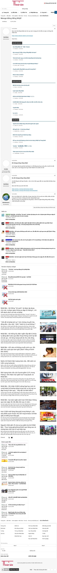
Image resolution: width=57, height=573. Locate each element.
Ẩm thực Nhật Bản (33, 525)
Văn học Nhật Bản (33, 528)
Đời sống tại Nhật (19, 528)
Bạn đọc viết (45, 536)
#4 (54, 193)
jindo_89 (16, 125)
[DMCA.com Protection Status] (10, 570)
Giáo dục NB (45, 528)
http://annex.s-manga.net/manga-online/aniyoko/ (25, 190)
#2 (54, 160)
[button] (18, 12)
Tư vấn (3, 550)
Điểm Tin (24, 12)
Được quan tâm (6, 442)
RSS (31, 569)
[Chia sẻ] (52, 28)
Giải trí (30, 536)
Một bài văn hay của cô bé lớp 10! (21, 85)
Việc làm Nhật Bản (19, 533)
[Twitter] (52, 569)
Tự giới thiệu (16, 107)
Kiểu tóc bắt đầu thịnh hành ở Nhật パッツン (23, 96)
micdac (15, 92)
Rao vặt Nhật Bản (32, 538)
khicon (15, 87)
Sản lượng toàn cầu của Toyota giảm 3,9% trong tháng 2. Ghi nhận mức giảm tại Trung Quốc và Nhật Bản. (30, 240)
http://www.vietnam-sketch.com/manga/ (22, 35)
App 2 (43, 545)
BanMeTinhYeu (17, 131)
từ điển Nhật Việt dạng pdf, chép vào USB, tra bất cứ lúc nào (27, 102)
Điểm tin (4, 211)
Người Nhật (31, 533)
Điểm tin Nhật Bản (10, 219)
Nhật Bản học (34, 12)
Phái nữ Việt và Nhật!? (18, 74)
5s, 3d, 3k (15, 113)
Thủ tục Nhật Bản (19, 531)
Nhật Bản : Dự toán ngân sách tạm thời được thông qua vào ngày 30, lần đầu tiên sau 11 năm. (30, 257)
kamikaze (16, 48)
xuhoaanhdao (16, 153)
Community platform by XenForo (29, 562)
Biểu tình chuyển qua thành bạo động (22, 135)
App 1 (14, 545)
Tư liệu (2, 531)
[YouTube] (55, 569)
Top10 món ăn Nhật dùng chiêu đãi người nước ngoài (26, 123)
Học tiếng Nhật (32, 531)
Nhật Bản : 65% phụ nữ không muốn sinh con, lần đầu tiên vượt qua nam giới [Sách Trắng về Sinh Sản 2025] (30, 232)
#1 (54, 28)
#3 (54, 175)
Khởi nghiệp (45, 538)
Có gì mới (44, 12)
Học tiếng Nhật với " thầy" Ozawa (21, 47)
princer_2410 (16, 65)
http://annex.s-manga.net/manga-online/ (22, 189)
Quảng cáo (32, 550)
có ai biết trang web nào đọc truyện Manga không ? (25, 63)
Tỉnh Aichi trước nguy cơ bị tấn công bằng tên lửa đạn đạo (27, 58)
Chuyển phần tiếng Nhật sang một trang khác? (24, 69)
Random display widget (9, 267)
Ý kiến (43, 533)
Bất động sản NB (46, 525)
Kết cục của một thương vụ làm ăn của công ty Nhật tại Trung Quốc (29, 140)
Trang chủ (6, 12)
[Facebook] (49, 569)
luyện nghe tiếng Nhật (18, 91)
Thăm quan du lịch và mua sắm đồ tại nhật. (23, 151)
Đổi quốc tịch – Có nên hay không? (21, 129)
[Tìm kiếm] (19, 9)
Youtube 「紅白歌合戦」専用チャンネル (22, 146)
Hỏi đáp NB (45, 531)
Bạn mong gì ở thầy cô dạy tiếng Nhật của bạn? (24, 52)
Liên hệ (2, 533)
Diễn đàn (15, 12)
